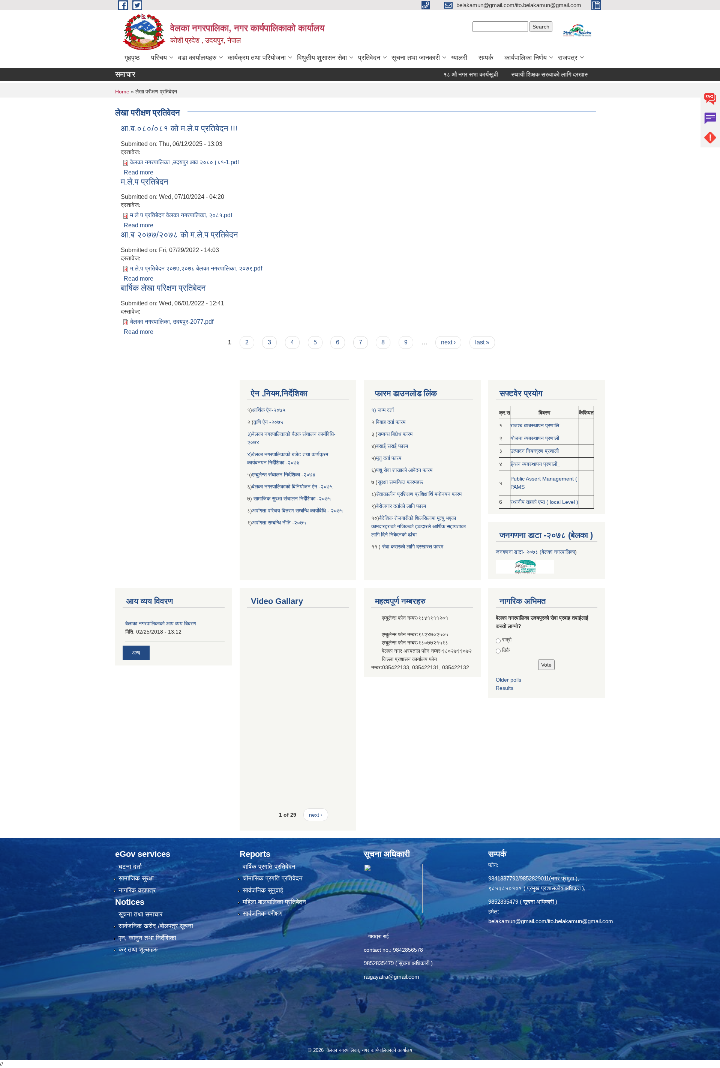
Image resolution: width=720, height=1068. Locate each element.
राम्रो (507, 640)
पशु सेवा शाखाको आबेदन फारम (404, 470)
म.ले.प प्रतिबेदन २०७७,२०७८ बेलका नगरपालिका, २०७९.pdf (196, 268)
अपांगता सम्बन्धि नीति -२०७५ (279, 523)
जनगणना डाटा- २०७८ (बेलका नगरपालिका (535, 552)
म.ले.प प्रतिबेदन (144, 181)
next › (448, 342)
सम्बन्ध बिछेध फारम (395, 434)
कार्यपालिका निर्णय (525, 58)
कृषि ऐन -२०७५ (268, 422)
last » (482, 342)
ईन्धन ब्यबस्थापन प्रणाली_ (535, 464)
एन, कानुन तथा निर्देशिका (147, 938)
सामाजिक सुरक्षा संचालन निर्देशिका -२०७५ (292, 499)
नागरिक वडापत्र (137, 890)
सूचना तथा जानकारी (416, 58)
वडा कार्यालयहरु (197, 58)
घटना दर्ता (130, 866)
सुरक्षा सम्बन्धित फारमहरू (400, 482)
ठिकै (506, 650)
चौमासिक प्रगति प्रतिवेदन (273, 878)
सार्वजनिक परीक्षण (262, 913)
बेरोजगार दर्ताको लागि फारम (401, 506)
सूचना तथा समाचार (140, 914)
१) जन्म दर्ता (382, 410)
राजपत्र (568, 58)
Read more (138, 172)
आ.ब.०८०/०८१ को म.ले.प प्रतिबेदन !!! (179, 128)
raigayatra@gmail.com (391, 976)
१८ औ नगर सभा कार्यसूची (446, 74)
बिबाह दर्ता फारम (389, 422)
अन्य (136, 653)
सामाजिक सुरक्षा (136, 878)
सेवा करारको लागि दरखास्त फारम (412, 547)
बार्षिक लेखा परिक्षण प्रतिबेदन (163, 288)
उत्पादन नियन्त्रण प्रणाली (534, 451)
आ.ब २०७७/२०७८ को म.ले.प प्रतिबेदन (179, 234)
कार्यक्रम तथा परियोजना (257, 58)
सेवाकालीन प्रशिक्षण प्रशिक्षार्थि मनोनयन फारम (419, 494)
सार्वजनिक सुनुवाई (263, 890)
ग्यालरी (459, 58)
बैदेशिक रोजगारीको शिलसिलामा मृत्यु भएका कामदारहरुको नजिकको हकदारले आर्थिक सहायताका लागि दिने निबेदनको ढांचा (418, 526)
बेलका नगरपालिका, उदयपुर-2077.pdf (171, 321)
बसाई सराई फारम (393, 446)
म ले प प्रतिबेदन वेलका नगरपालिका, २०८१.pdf (181, 215)
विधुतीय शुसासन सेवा (322, 58)
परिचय (159, 58)
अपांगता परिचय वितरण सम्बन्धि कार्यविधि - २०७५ (297, 511)
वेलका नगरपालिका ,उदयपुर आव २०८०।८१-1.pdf (184, 162)
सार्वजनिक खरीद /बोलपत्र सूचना (155, 926)
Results (504, 688)
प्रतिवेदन (369, 58)
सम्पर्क (485, 58)
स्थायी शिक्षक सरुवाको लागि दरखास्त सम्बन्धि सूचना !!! (545, 74)
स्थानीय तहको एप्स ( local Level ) (544, 502)
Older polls (508, 680)
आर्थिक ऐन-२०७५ (269, 410)
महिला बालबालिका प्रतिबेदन (274, 902)
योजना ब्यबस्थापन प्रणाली (534, 438)
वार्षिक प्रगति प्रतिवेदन (269, 866)
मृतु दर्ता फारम (388, 458)
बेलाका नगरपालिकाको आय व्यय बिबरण (160, 623)
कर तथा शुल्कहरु (138, 949)
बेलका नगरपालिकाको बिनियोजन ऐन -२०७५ (292, 487)
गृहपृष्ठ (132, 58)
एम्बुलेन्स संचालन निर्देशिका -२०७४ (283, 475)
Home (122, 92)
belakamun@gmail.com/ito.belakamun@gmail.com (550, 921)
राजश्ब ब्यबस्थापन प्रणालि (534, 425)
